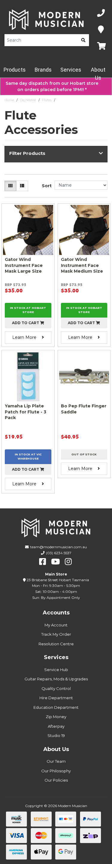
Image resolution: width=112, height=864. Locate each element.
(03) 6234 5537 (58, 553)
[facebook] (42, 562)
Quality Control (56, 688)
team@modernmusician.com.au (58, 547)
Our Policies (56, 780)
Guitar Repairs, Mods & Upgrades (56, 678)
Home (9, 100)
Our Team (56, 761)
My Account (56, 625)
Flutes (47, 100)
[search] (83, 40)
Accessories (67, 100)
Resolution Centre (56, 643)
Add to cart (26, 323)
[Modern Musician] (46, 19)
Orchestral (28, 100)
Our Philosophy (56, 770)
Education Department (56, 707)
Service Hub (56, 669)
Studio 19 (56, 735)
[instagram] (68, 562)
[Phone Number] (101, 13)
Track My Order (56, 634)
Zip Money (56, 716)
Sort (47, 185)
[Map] (101, 30)
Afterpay (56, 726)
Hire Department (56, 697)
